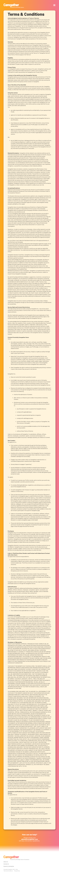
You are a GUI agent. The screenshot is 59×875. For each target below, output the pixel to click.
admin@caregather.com (25, 772)
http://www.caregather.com (35, 21)
